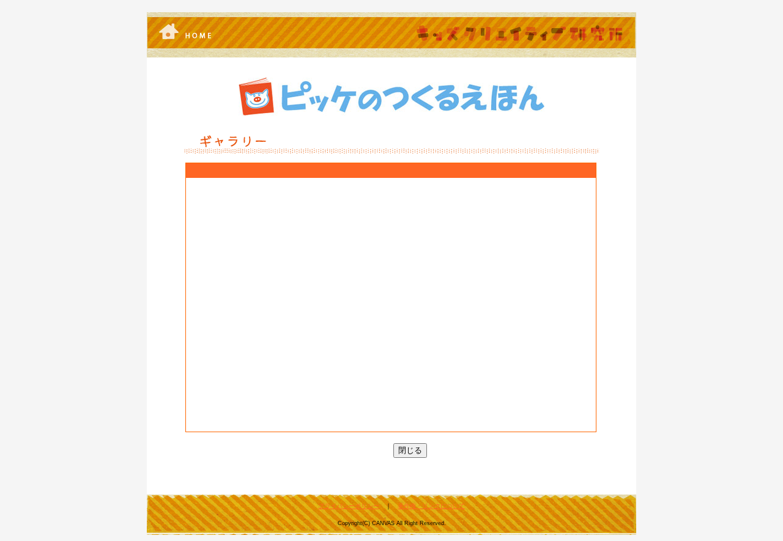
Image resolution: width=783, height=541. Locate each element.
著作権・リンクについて (431, 505)
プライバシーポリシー (348, 505)
